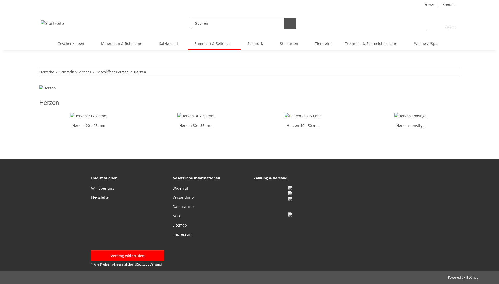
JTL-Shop (472, 277)
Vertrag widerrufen (128, 255)
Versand (156, 264)
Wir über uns (102, 188)
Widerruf (180, 188)
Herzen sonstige (410, 125)
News (429, 4)
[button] (418, 28)
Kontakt (449, 4)
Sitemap (180, 225)
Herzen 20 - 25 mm (88, 125)
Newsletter (100, 197)
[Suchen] (290, 23)
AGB (176, 215)
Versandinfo (183, 197)
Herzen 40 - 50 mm (303, 125)
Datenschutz (183, 206)
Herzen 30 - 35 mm (195, 125)
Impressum (182, 234)
